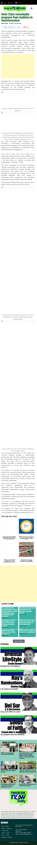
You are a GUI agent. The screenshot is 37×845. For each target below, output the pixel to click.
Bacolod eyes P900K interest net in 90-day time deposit (8, 632)
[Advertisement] (17, 66)
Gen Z (3, 835)
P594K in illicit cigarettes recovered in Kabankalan (27, 631)
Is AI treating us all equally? (9, 689)
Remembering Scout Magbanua (10, 666)
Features (4, 828)
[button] (31, 2)
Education (4, 837)
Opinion (7, 826)
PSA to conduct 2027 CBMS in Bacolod (8, 771)
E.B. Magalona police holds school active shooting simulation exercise (8, 623)
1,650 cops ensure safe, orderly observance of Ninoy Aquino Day (27, 622)
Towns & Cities (5, 830)
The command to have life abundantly (12, 734)
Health (7, 835)
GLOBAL (10, 837)
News (2, 826)
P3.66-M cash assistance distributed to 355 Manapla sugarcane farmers (27, 610)
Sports (8, 833)
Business (9, 828)
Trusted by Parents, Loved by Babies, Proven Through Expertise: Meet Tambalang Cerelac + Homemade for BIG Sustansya (9, 612)
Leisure (3, 833)
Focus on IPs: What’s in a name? (10, 712)
